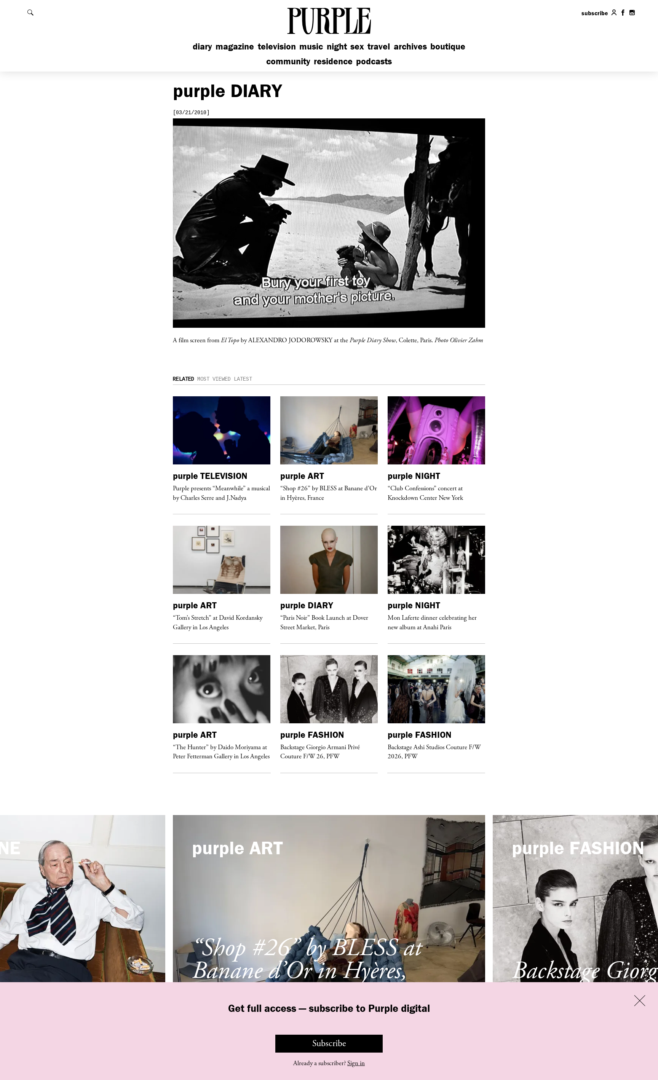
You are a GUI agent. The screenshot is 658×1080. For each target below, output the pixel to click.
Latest (243, 379)
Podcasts (374, 61)
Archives (410, 46)
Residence (333, 61)
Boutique (447, 46)
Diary (202, 46)
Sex (357, 46)
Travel (378, 46)
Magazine (235, 46)
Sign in (356, 1063)
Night (337, 46)
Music (311, 46)
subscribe (594, 13)
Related (183, 379)
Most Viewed (214, 379)
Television (277, 46)
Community (288, 61)
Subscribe (329, 1043)
